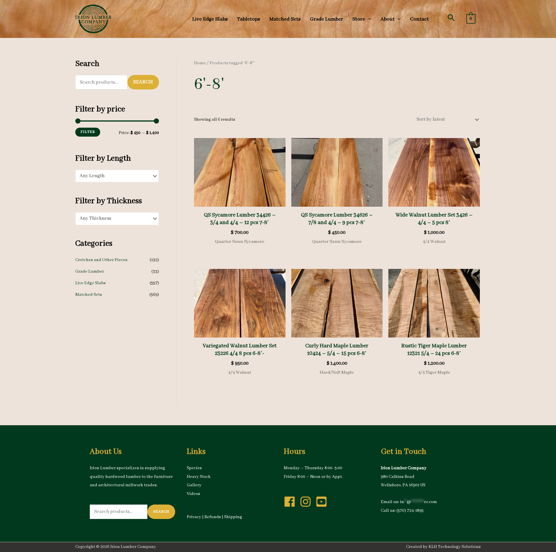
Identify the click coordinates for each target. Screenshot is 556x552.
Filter (88, 131)
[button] (451, 17)
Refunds (212, 517)
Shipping (233, 517)
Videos (193, 493)
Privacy (194, 517)
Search (143, 82)
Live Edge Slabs (90, 283)
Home (200, 63)
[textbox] (114, 176)
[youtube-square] (323, 501)
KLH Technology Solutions (455, 546)
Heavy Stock (199, 476)
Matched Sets (88, 294)
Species (194, 468)
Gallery (194, 485)
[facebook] (291, 501)
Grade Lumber (89, 271)
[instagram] (307, 501)
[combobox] (117, 176)
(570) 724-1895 (410, 510)
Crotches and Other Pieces (101, 260)
